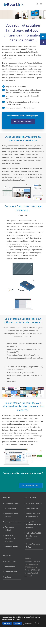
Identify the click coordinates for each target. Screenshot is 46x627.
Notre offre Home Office (33, 545)
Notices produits (11, 572)
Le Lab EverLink (32, 508)
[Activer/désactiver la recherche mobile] (37, 3)
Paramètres (28, 623)
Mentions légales (11, 546)
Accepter (7, 623)
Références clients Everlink (12, 515)
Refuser (17, 623)
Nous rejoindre (10, 508)
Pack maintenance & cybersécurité (33, 515)
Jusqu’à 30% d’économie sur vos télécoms (33, 525)
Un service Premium (34, 503)
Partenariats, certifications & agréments (10, 538)
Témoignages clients (12, 522)
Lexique (8, 577)
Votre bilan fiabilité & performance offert (33, 536)
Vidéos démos (10, 566)
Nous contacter (11, 561)
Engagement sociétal (9, 528)
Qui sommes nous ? (12, 503)
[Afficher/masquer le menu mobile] (41, 3)
